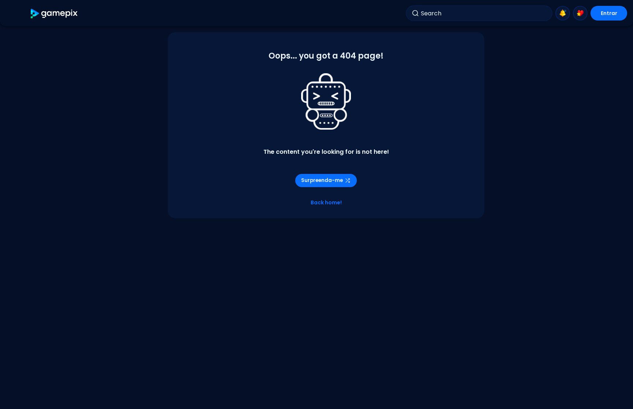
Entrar (609, 13)
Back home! (326, 202)
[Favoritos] (580, 13)
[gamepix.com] (54, 13)
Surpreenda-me (322, 180)
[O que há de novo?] (562, 13)
